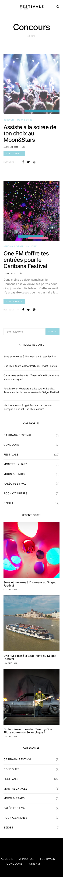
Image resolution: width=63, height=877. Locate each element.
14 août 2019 (10, 736)
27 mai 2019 (9, 273)
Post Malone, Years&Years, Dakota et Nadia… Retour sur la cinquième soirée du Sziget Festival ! (31, 392)
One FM (34, 863)
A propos (26, 859)
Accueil (7, 859)
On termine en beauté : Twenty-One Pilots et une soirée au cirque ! (28, 730)
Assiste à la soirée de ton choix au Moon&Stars (30, 133)
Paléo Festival (15, 483)
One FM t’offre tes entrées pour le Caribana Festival (26, 259)
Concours (9, 120)
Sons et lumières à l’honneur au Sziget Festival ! (31, 356)
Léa (23, 147)
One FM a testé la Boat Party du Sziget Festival (30, 365)
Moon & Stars (24, 120)
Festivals (11, 454)
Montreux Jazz (15, 464)
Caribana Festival (13, 246)
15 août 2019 (10, 590)
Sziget (9, 503)
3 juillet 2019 (11, 147)
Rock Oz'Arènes (16, 493)
